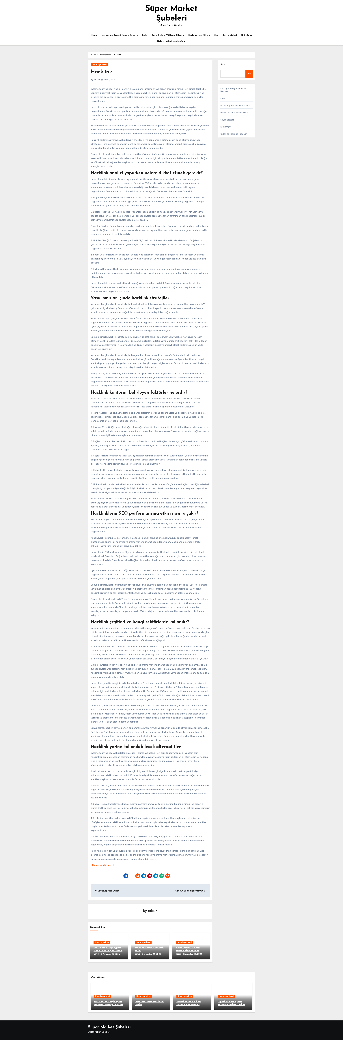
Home (94, 35)
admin (97, 79)
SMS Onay (246, 35)
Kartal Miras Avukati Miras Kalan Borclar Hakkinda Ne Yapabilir (189, 951)
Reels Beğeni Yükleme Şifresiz (168, 35)
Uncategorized (99, 64)
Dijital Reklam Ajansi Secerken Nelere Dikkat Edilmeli (231, 1005)
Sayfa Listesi (230, 35)
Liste (145, 35)
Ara (222, 64)
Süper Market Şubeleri (109, 1027)
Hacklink (101, 72)
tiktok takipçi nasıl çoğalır (171, 41)
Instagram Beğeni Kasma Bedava (119, 35)
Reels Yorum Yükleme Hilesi (203, 35)
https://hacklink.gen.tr (103, 865)
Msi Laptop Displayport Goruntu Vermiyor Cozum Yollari (108, 951)
